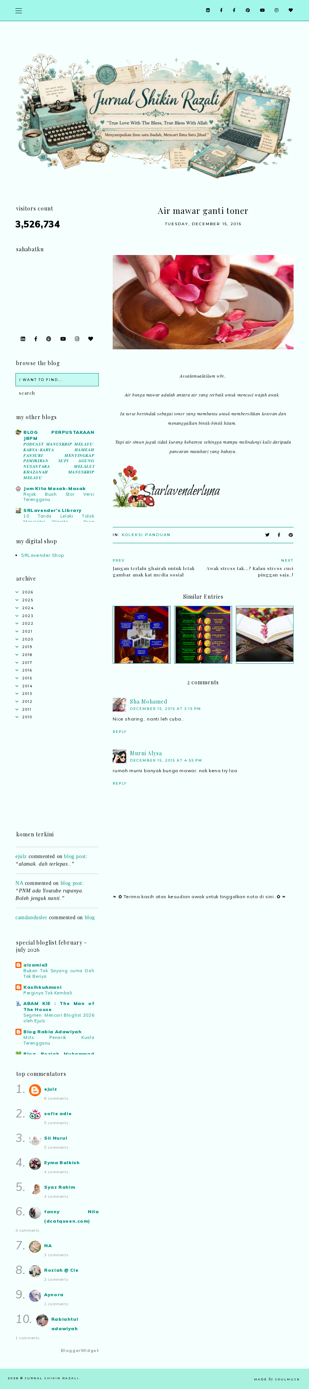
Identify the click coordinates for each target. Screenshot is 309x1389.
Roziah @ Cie (61, 1270)
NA (19, 876)
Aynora (54, 1294)
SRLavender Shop (42, 555)
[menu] (18, 10)
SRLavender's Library (52, 510)
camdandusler (31, 911)
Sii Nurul (55, 1138)
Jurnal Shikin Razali (52, 1378)
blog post (75, 850)
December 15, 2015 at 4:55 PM (166, 760)
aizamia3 (35, 965)
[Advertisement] (203, 972)
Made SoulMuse (277, 1379)
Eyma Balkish (62, 1162)
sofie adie (58, 1113)
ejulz (21, 850)
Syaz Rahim (59, 1187)
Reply (120, 732)
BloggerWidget (80, 1350)
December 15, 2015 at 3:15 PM (165, 709)
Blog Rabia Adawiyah (52, 1031)
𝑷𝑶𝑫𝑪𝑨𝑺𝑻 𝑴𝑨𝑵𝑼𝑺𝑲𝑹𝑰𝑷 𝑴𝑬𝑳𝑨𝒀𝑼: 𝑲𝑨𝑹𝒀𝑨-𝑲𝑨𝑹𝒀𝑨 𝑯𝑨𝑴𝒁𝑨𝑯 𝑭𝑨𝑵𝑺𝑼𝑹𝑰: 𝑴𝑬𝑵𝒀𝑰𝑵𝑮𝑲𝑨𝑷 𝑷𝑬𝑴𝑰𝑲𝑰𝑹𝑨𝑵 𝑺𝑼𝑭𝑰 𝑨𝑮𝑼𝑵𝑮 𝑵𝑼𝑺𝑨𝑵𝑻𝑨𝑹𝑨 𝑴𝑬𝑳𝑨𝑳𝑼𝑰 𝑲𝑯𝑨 (58, 460)
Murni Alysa (146, 753)
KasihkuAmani (42, 987)
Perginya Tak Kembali (47, 993)
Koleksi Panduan (146, 534)
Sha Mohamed (148, 701)
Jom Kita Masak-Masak (54, 488)
